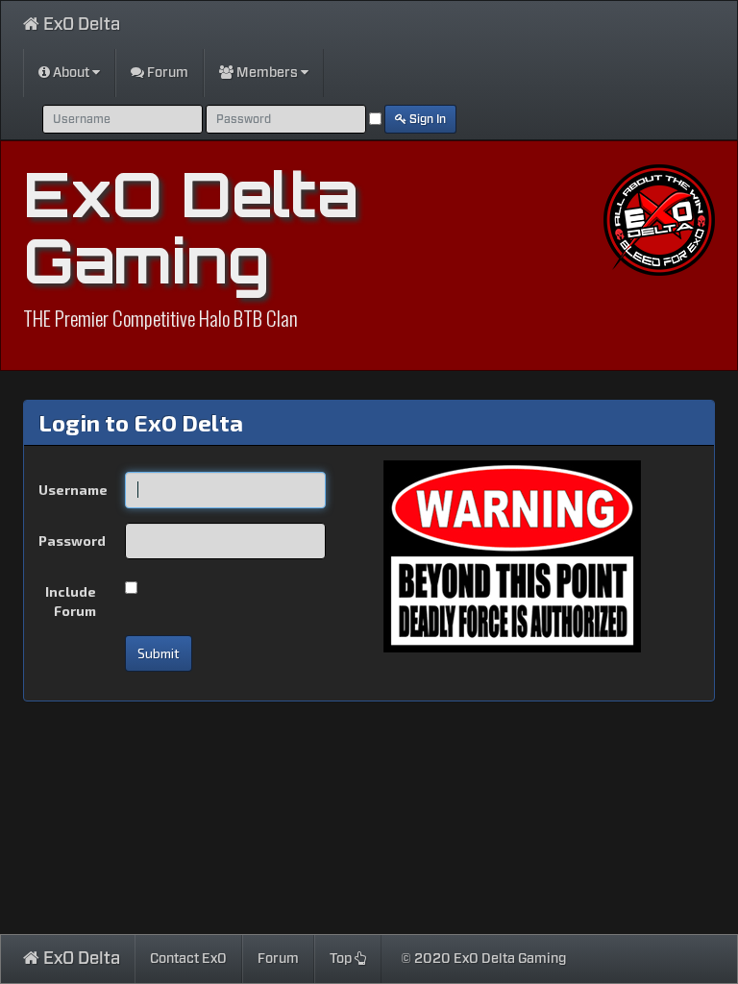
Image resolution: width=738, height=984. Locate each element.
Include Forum (70, 601)
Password (72, 540)
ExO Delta (79, 25)
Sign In (426, 119)
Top (342, 959)
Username (73, 489)
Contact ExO (188, 959)
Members (267, 73)
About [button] (71, 73)
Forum (166, 73)
